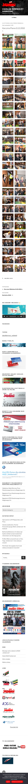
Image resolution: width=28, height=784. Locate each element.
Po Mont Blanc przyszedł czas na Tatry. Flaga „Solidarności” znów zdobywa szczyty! (12, 540)
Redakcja (20, 23)
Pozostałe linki (14, 727)
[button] (14, 311)
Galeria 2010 (9, 278)
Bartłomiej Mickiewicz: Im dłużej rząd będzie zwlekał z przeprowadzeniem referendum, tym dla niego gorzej (12, 533)
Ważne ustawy (6, 662)
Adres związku (6, 659)
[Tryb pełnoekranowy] (23, 316)
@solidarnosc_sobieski (9, 335)
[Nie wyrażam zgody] (26, 778)
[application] (14, 311)
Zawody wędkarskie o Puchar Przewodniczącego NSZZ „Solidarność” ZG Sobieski (13, 526)
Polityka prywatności (17, 781)
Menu (14, 17)
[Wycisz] (21, 316)
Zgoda (8, 781)
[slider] (12, 316)
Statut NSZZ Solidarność (9, 656)
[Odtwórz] (4, 316)
